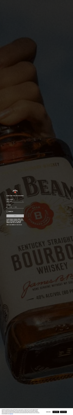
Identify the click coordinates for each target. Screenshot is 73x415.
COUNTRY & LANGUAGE (9, 199)
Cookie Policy (19, 222)
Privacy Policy (12, 222)
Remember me (10, 211)
